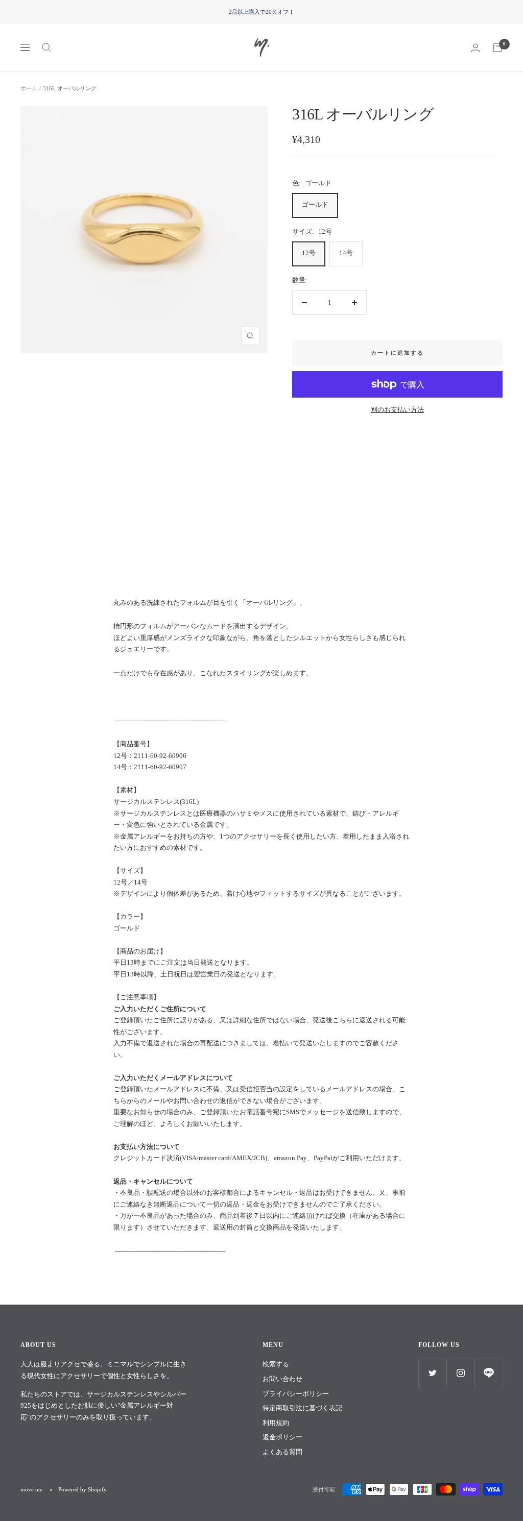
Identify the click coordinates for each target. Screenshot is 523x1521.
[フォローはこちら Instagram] (460, 1373)
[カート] (497, 47)
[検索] (46, 47)
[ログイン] (475, 47)
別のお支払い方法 (397, 409)
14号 (346, 253)
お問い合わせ (282, 1379)
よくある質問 (282, 1452)
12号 (309, 253)
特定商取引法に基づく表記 (302, 1408)
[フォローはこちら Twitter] (432, 1373)
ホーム (28, 88)
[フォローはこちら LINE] (488, 1373)
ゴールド (315, 204)
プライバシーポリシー (296, 1393)
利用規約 (276, 1423)
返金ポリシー (282, 1437)
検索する (276, 1364)
